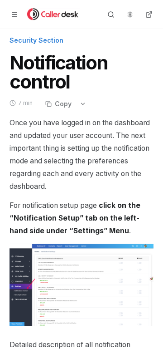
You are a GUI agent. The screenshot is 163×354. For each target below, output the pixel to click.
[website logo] (53, 14)
